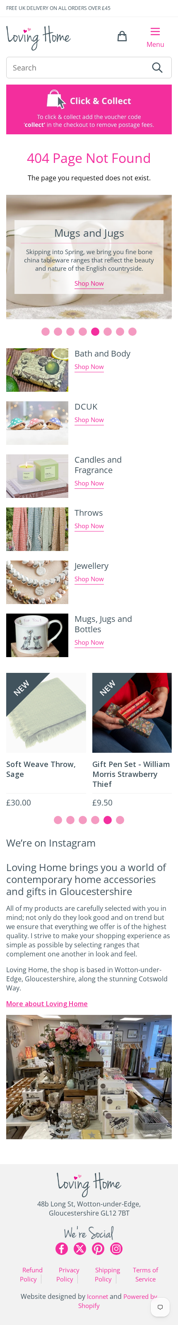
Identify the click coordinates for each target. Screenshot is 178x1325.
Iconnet (97, 1296)
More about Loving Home (47, 1003)
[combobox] (77, 67)
